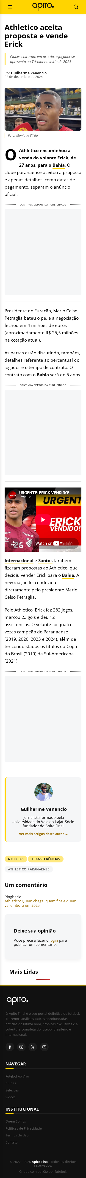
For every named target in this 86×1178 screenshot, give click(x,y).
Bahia (59, 165)
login (54, 940)
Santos (45, 560)
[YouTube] (44, 1047)
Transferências (45, 859)
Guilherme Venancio (29, 73)
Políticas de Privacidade (24, 1129)
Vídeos (11, 1097)
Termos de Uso (17, 1135)
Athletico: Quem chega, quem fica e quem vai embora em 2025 (40, 903)
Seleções (12, 1090)
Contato (11, 1142)
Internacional (19, 560)
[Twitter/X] (32, 1047)
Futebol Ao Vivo (17, 1076)
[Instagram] (21, 1047)
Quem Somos (16, 1121)
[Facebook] (10, 1047)
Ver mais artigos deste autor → (43, 834)
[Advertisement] (43, 252)
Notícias (16, 859)
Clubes (11, 1083)
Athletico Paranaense (29, 869)
